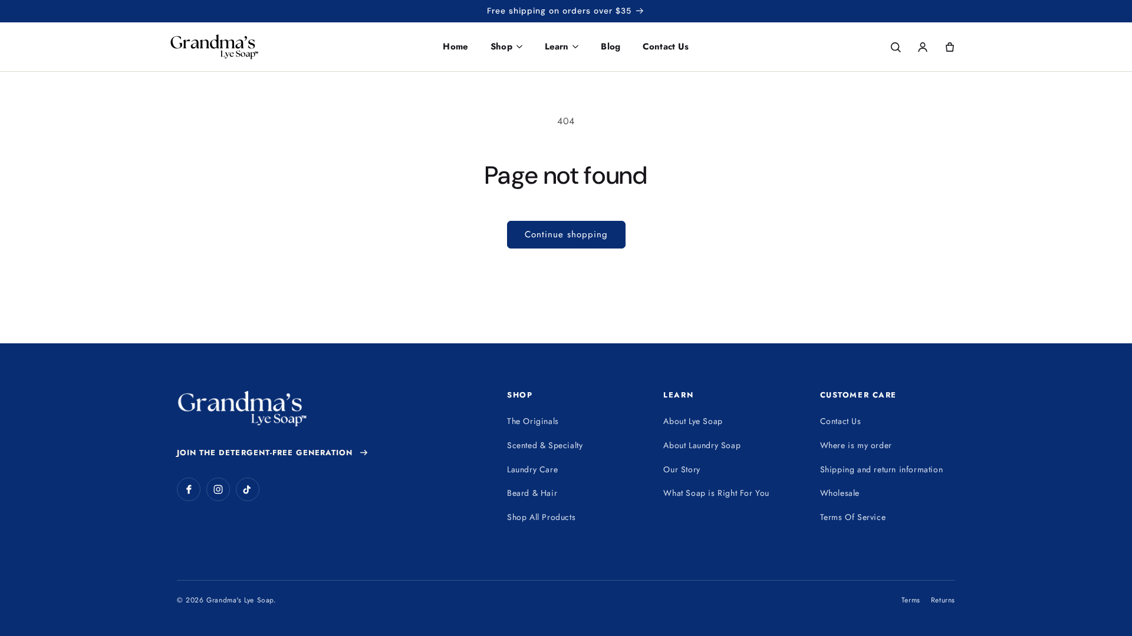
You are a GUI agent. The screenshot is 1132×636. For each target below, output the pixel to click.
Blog (610, 46)
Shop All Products (541, 517)
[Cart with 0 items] (949, 47)
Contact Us (666, 46)
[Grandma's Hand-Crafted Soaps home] (238, 46)
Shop (501, 46)
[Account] (922, 47)
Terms (910, 600)
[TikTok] (247, 489)
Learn (557, 46)
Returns (943, 600)
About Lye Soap (692, 421)
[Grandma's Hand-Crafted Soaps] (242, 408)
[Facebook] (188, 489)
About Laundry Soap (702, 445)
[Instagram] (218, 489)
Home (455, 46)
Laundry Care (532, 469)
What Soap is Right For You (716, 493)
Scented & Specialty (545, 445)
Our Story (681, 469)
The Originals (533, 421)
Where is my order (856, 445)
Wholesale (840, 493)
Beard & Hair (532, 493)
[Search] (895, 47)
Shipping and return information (881, 469)
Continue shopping (566, 234)
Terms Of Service (853, 517)
